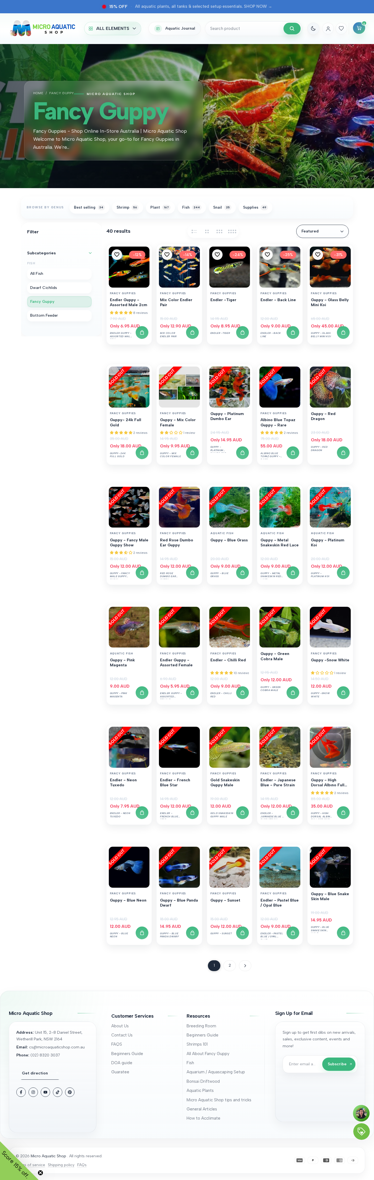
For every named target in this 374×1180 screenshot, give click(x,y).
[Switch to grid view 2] (206, 231)
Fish (190, 1062)
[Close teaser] (40, 1173)
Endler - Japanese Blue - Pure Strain (278, 782)
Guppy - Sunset (225, 900)
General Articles (202, 1109)
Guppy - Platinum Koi (327, 542)
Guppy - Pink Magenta (122, 662)
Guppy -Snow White (330, 660)
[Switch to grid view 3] (219, 231)
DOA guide (121, 1062)
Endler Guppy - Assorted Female (176, 662)
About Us (120, 1025)
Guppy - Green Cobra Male (274, 656)
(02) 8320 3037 (45, 1055)
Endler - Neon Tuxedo (123, 782)
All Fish (36, 274)
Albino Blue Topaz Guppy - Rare (277, 422)
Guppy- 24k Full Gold (125, 422)
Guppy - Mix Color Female (178, 422)
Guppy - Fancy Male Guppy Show (129, 542)
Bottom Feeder (44, 315)
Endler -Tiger (223, 300)
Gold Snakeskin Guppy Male (225, 782)
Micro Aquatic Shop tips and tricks (219, 1099)
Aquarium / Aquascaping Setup (216, 1071)
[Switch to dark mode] (313, 28)
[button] (117, 254)
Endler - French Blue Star (175, 782)
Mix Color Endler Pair (176, 302)
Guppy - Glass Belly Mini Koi (330, 302)
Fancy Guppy (42, 301)
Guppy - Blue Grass (229, 540)
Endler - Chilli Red (228, 660)
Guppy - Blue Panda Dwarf (179, 903)
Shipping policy (61, 1165)
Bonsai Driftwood (203, 1081)
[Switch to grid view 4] (232, 231)
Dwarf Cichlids (43, 287)
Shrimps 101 (197, 1044)
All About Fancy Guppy (208, 1053)
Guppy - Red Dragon (323, 416)
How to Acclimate (203, 1118)
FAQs (82, 1165)
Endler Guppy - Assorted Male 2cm (128, 302)
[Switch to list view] (194, 231)
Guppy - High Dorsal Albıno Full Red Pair (327, 783)
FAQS (116, 1044)
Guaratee (120, 1071)
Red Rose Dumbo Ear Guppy (176, 542)
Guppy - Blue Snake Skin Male (330, 896)
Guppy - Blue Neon (128, 900)
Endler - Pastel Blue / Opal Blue (279, 903)
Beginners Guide (127, 1053)
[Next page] (245, 965)
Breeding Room (201, 1025)
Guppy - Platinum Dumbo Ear (227, 416)
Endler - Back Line (278, 300)
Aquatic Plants (200, 1090)
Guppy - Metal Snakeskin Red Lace (279, 542)
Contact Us (122, 1035)
